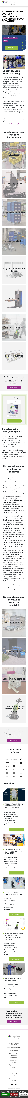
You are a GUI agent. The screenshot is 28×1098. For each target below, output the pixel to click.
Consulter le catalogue (14, 421)
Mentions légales (14, 1073)
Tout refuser (14, 1094)
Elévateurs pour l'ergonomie (14, 1059)
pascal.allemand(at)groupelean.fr (14, 1047)
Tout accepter (5, 1094)
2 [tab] (22, 42)
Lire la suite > (16, 830)
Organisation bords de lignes (14, 1064)
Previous (22, 36)
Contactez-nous (14, 387)
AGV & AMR (14, 1062)
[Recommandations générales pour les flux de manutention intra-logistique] (14, 839)
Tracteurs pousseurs (14, 1060)
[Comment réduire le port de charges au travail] (14, 969)
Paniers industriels (14, 1065)
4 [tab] (22, 45)
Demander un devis (11, 48)
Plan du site (14, 1080)
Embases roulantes (14, 1057)
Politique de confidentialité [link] (14, 1096)
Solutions (14, 1067)
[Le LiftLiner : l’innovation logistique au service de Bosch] (14, 883)
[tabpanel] (12, 39)
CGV (14, 1077)
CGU (14, 1075)
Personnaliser (23, 1094)
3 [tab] (22, 43)
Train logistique (14, 1055)
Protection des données (14, 1078)
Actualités (14, 1072)
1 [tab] (22, 40)
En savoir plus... (16, 124)
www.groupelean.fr (14, 1050)
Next (22, 49)
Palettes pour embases (14, 1053)
